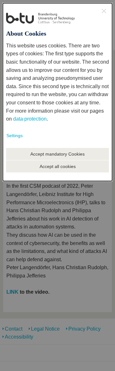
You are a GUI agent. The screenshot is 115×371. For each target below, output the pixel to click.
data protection (30, 119)
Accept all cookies (58, 166)
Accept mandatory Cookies (57, 154)
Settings (14, 135)
